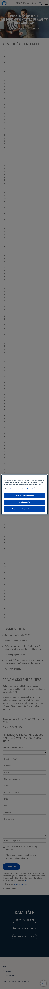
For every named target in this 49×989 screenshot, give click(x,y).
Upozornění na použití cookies (20, 489)
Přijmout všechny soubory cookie (24, 509)
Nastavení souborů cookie (24, 495)
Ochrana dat (35, 489)
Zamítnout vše (24, 502)
